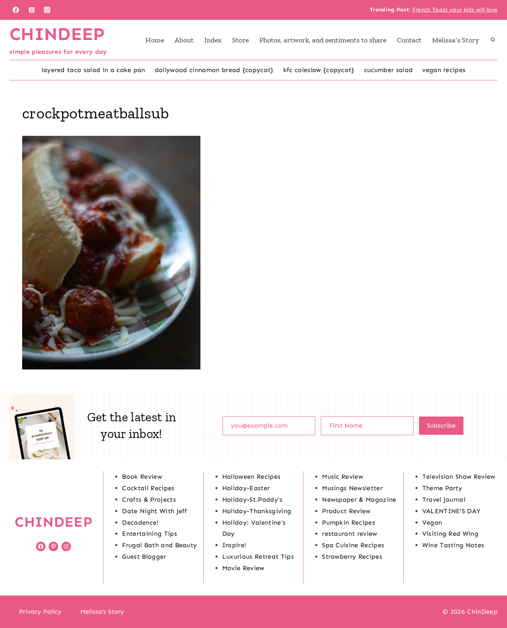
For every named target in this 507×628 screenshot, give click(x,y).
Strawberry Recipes (352, 556)
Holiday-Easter (246, 488)
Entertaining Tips (149, 533)
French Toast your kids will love (454, 9)
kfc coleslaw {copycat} (319, 70)
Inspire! (234, 545)
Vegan (432, 522)
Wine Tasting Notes (453, 545)
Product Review (346, 511)
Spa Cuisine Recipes (353, 545)
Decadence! (140, 522)
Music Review (342, 476)
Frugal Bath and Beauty (159, 545)
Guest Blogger (144, 556)
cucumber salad (388, 70)
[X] (253, 611)
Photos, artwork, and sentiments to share (322, 40)
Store (240, 40)
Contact (409, 40)
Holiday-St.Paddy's (252, 499)
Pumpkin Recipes (348, 522)
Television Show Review (459, 476)
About (184, 40)
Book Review (142, 476)
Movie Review (243, 568)
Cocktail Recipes (148, 488)
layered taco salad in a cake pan (93, 70)
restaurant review (349, 533)
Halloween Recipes (251, 476)
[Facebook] (16, 10)
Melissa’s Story (455, 40)
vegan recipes (443, 70)
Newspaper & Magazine (359, 499)
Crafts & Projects (148, 499)
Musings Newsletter (352, 488)
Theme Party (442, 488)
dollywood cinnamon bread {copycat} (214, 70)
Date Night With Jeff (154, 511)
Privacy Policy (40, 611)
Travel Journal (443, 499)
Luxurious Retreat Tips (258, 556)
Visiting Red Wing (450, 533)
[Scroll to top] (488, 597)
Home (154, 40)
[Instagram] (47, 10)
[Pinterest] (31, 10)
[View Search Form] (492, 40)
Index (212, 40)
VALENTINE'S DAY (451, 511)
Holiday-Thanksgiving (256, 511)
